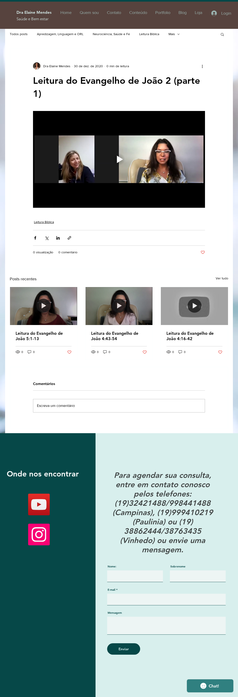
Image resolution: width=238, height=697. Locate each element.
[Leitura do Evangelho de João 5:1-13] (43, 306)
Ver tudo (222, 278)
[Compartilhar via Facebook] (35, 238)
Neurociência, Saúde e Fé (111, 34)
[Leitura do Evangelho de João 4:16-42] (194, 306)
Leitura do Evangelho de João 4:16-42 (190, 336)
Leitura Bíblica (149, 34)
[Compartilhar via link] (69, 238)
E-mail (111, 589)
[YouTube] (39, 504)
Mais (172, 34)
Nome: (112, 566)
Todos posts (19, 34)
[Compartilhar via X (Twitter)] (46, 238)
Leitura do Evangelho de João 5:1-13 (39, 336)
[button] (222, 34)
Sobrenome (177, 566)
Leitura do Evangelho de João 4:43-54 (114, 336)
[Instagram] (39, 534)
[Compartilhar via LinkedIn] (58, 238)
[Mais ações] (202, 66)
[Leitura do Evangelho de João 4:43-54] (119, 306)
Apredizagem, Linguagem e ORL (60, 34)
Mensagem (115, 612)
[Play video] (119, 159)
